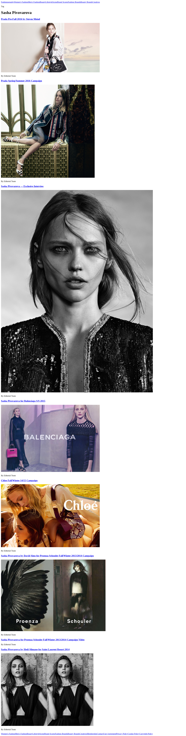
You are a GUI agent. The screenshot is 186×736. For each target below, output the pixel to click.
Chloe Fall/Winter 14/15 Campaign (19, 480)
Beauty (42, 2)
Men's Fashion (34, 2)
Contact (100, 734)
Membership (92, 734)
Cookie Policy (133, 734)
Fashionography (7, 2)
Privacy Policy (122, 734)
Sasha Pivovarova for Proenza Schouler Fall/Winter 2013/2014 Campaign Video (43, 639)
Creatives (96, 2)
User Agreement (109, 734)
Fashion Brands (74, 2)
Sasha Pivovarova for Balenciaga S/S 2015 (23, 401)
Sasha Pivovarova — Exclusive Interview (22, 186)
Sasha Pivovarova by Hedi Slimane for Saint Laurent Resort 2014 (35, 649)
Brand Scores (62, 2)
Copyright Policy (146, 734)
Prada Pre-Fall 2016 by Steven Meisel (20, 19)
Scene (54, 2)
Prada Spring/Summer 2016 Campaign (21, 80)
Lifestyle (48, 2)
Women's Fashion (21, 2)
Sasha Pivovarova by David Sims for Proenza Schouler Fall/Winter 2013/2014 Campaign (47, 555)
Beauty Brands (86, 2)
